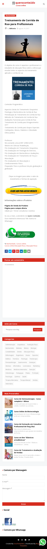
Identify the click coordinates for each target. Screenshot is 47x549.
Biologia (33, 348)
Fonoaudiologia (11, 362)
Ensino (28, 355)
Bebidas (19, 348)
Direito (19, 352)
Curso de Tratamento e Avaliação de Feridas (28, 451)
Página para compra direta (16, 208)
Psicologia (9, 377)
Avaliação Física (32, 345)
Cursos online (21, 244)
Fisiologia (24, 359)
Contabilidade (10, 352)
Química (17, 377)
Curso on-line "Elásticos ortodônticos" (24, 438)
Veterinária (9, 384)
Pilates (28, 373)
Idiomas (8, 366)
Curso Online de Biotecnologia (26, 411)
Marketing (36, 366)
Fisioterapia (33, 359)
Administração (10, 345)
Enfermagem (10, 355)
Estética (8, 359)
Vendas (35, 380)
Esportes (35, 355)
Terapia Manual (25, 380)
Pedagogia (19, 373)
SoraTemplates (19, 544)
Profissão (35, 373)
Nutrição (32, 369)
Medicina (8, 369)
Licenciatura (27, 366)
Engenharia (19, 355)
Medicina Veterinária (20, 369)
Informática (17, 366)
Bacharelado (11, 244)
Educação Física (31, 246)
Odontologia (10, 373)
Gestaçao (32, 362)
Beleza (26, 348)
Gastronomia (22, 362)
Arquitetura (21, 345)
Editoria (12, 28)
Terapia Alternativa (12, 380)
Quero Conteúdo (34, 216)
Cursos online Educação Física (15, 246)
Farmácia (16, 359)
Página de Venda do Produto (16, 206)
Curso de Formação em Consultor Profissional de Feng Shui (27, 425)
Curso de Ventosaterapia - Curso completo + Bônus (27, 400)
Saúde (24, 377)
